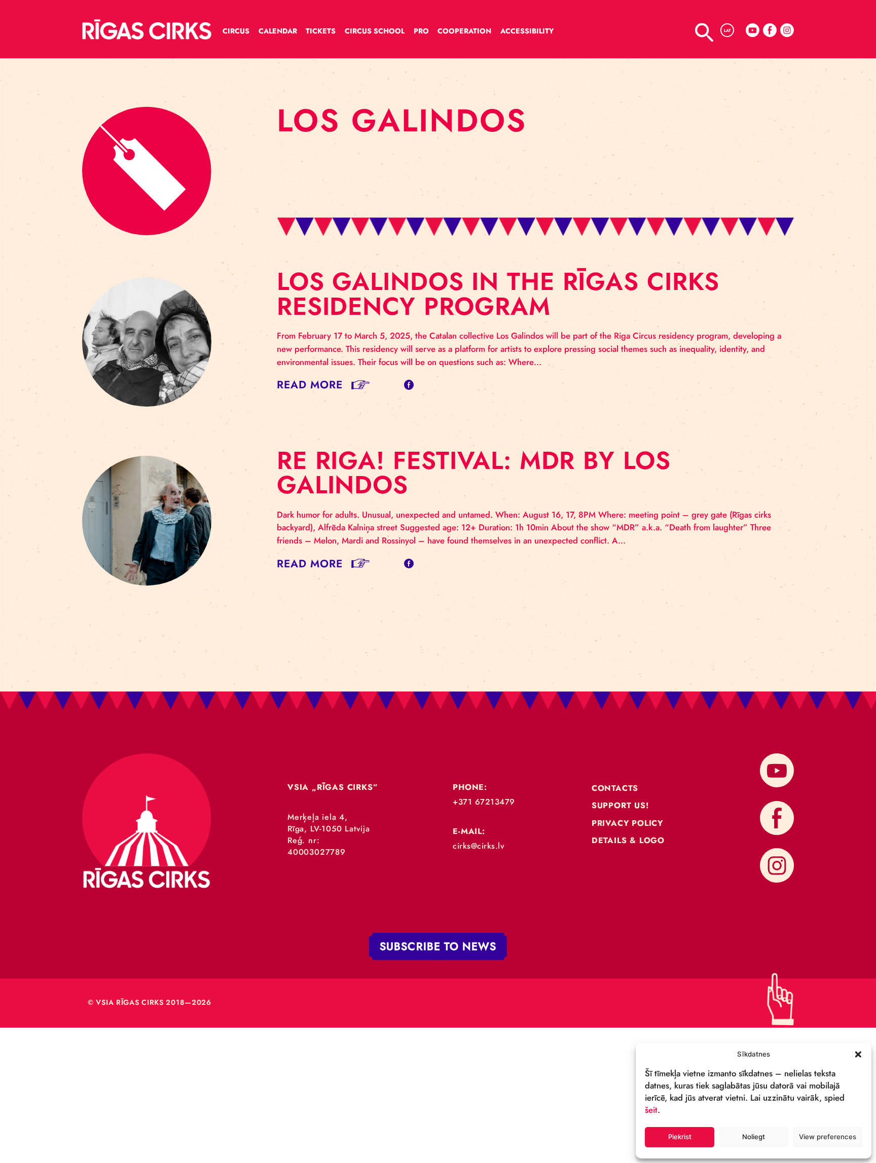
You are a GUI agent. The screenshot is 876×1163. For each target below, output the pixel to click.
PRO (421, 31)
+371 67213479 (484, 802)
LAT (727, 30)
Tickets (321, 31)
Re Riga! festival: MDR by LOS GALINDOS (474, 473)
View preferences (827, 1137)
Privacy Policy (627, 823)
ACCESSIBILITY (527, 31)
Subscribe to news (438, 947)
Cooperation (464, 31)
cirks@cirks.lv (478, 846)
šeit (651, 1110)
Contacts (615, 788)
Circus (236, 31)
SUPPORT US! (620, 805)
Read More (310, 384)
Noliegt (753, 1137)
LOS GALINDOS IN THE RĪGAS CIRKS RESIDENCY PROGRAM (498, 294)
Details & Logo (628, 840)
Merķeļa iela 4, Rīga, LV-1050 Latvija (328, 822)
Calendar (278, 31)
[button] (858, 1054)
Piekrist (679, 1137)
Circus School (375, 31)
